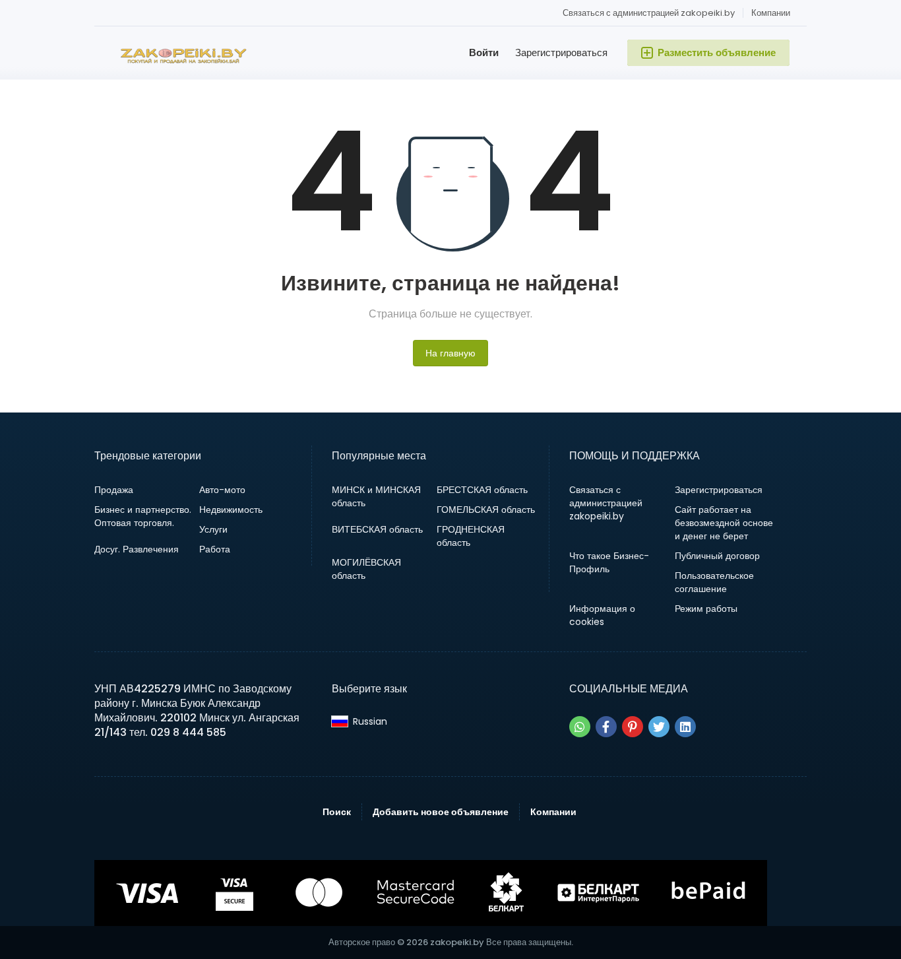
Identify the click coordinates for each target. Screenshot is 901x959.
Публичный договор (717, 555)
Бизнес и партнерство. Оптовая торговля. (142, 516)
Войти (484, 52)
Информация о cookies (602, 615)
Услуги (213, 529)
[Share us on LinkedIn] (685, 726)
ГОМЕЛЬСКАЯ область (486, 509)
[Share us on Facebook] (606, 726)
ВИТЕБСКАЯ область (377, 529)
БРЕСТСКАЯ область (482, 489)
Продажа (113, 489)
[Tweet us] (658, 726)
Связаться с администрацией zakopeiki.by (649, 13)
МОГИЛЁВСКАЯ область (366, 569)
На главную (450, 353)
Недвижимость (231, 509)
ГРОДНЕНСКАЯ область (471, 536)
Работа (214, 549)
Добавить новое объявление (441, 811)
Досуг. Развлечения (136, 549)
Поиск (337, 811)
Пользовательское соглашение (714, 582)
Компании (770, 13)
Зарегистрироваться (561, 52)
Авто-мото (222, 489)
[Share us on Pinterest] (632, 726)
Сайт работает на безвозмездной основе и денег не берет (724, 523)
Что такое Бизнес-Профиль (609, 562)
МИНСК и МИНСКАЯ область (376, 496)
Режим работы (706, 608)
